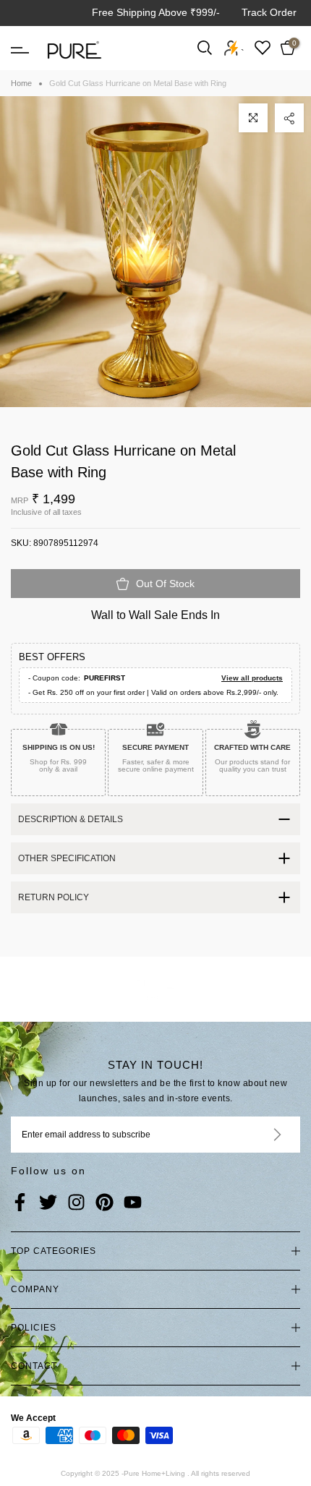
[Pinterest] (104, 1203)
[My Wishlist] (262, 47)
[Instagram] (76, 1203)
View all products (252, 678)
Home (21, 83)
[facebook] (20, 1203)
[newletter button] (260, 1134)
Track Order (269, 12)
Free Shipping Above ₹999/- (156, 12)
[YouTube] (133, 1203)
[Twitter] (48, 1203)
